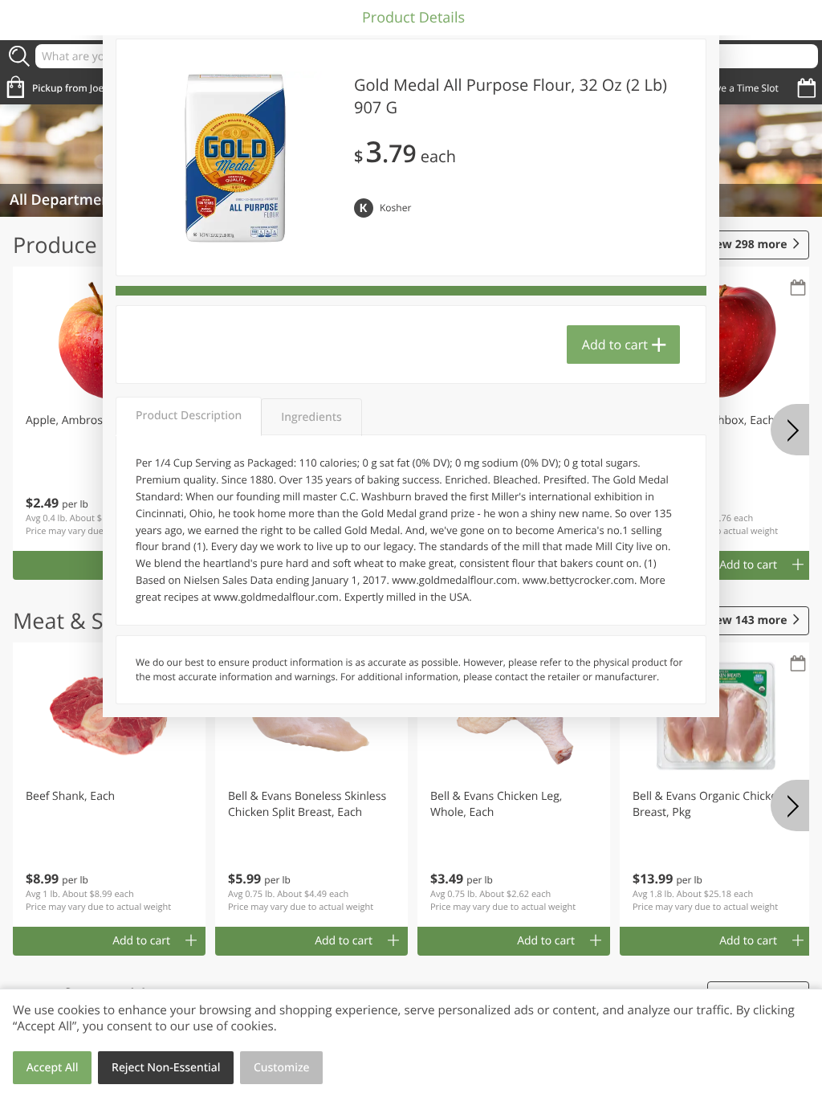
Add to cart (615, 344)
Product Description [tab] (189, 415)
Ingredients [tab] (311, 417)
